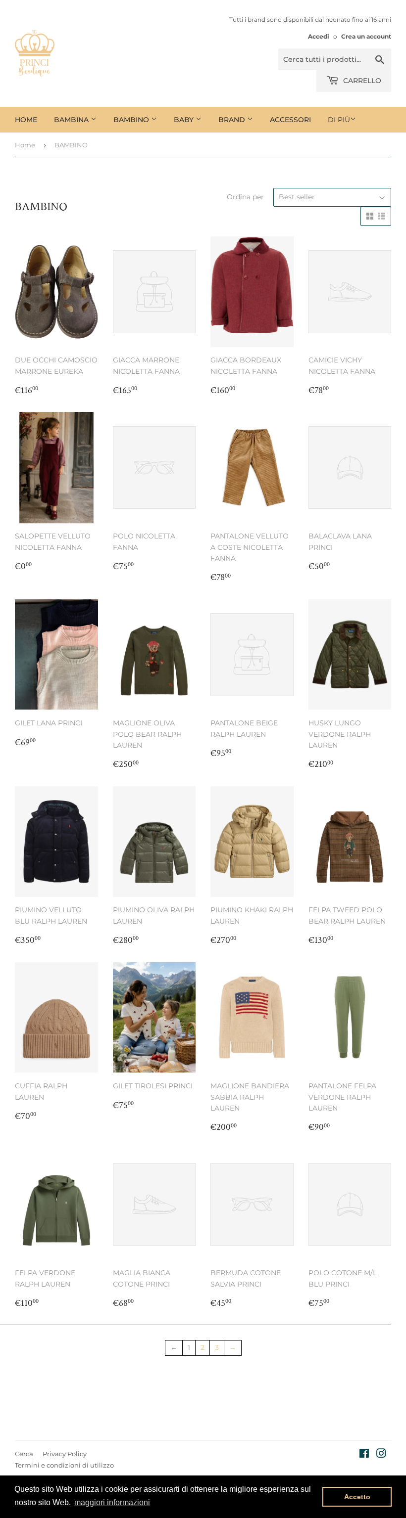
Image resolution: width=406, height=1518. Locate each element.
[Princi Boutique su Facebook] (364, 1454)
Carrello (361, 80)
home (26, 119)
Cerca (24, 1454)
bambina (72, 119)
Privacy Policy (65, 1454)
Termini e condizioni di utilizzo (64, 1465)
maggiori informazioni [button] (112, 1502)
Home (25, 145)
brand (232, 119)
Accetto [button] (357, 1497)
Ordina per (245, 196)
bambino (132, 119)
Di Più (339, 119)
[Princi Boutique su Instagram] (381, 1454)
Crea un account (366, 36)
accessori (290, 119)
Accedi (318, 36)
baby (185, 119)
